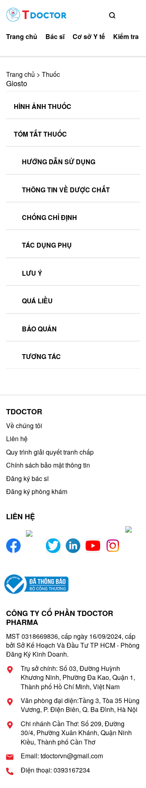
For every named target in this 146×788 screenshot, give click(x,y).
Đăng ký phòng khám (36, 491)
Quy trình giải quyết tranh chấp (50, 452)
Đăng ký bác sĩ (27, 478)
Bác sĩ (54, 36)
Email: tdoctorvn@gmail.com (62, 755)
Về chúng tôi (24, 425)
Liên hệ (17, 438)
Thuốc (51, 74)
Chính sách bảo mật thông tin (48, 465)
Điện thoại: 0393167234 (55, 770)
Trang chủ (21, 36)
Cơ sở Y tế (89, 36)
